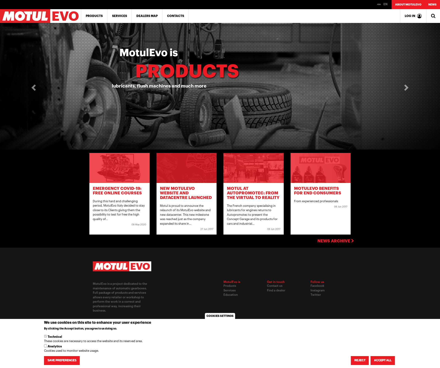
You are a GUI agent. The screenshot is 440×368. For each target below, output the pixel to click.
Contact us (274, 285)
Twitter (316, 294)
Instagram (318, 290)
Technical (55, 336)
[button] (33, 86)
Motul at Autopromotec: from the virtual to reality (253, 193)
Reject (359, 360)
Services (119, 15)
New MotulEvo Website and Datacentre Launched (186, 193)
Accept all (382, 360)
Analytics (55, 346)
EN (385, 4)
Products (94, 15)
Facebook (317, 285)
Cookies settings (220, 316)
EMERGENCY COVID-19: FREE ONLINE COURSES (117, 190)
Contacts (175, 15)
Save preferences (61, 360)
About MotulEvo (408, 4)
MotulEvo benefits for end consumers (317, 190)
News (432, 4)
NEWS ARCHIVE (334, 241)
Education (230, 294)
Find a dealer (276, 290)
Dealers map (147, 15)
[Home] (40, 16)
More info (125, 328)
